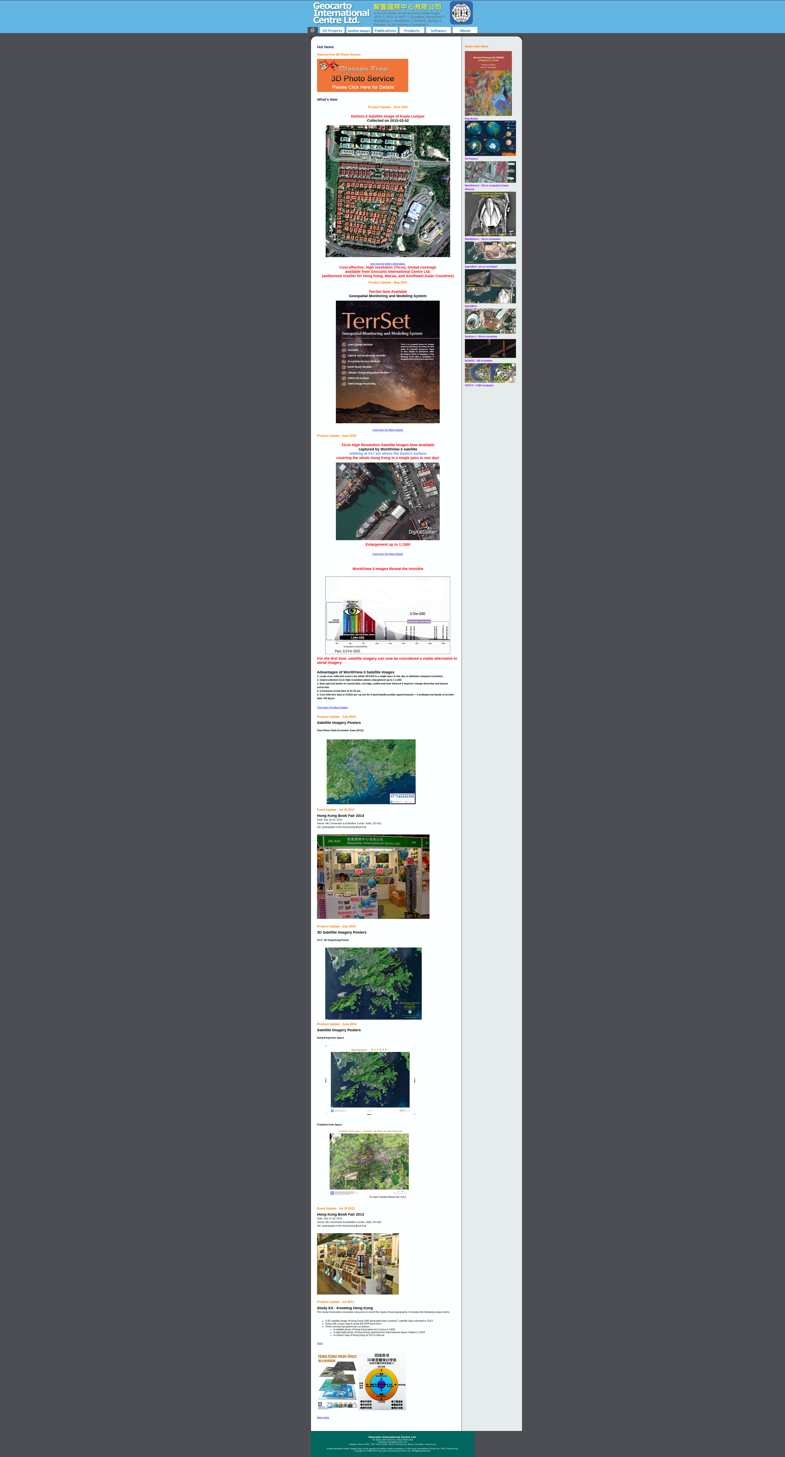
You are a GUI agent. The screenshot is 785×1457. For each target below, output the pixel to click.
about (465, 30)
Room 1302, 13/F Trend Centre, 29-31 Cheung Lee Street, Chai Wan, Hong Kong (397, 1444)
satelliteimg (359, 30)
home (313, 30)
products (412, 30)
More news (323, 1417)
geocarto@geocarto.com (395, 1442)
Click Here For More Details (387, 430)
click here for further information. (388, 263)
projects (332, 30)
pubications (385, 30)
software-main (438, 30)
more (320, 1343)
